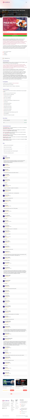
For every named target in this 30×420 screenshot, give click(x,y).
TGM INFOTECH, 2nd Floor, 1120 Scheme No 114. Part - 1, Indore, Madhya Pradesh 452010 (24, 409)
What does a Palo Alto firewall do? (8, 145)
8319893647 (23, 405)
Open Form (15, 419)
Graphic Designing (12, 405)
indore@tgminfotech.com (24, 411)
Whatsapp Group (15, 35)
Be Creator (16, 408)
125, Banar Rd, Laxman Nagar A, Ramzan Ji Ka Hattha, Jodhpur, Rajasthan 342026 (24, 402)
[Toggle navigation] (26, 2)
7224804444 (23, 413)
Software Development (12, 409)
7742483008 (22, 406)
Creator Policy (17, 407)
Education (12, 410)
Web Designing (12, 407)
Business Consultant (12, 403)
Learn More (12, 390)
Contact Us (16, 403)
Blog (15, 404)
